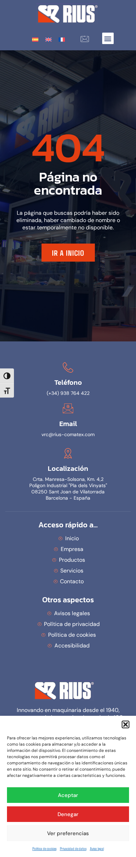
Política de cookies (44, 848)
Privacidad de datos (73, 848)
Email (68, 423)
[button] (125, 724)
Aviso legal (97, 848)
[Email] (68, 408)
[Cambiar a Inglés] (48, 39)
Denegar (68, 814)
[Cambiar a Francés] (61, 39)
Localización (68, 468)
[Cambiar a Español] (35, 39)
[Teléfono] (68, 367)
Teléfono (68, 382)
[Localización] (68, 453)
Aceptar (68, 795)
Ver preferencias (68, 833)
